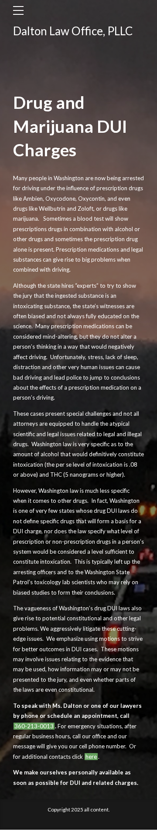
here (91, 756)
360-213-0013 (34, 726)
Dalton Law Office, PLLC (73, 31)
